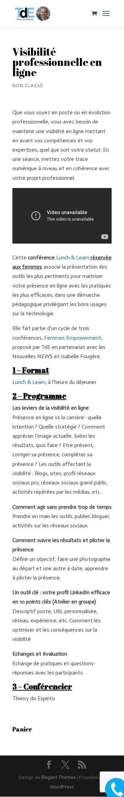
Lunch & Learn (72, 257)
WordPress (62, 787)
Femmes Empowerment (72, 338)
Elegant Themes (58, 777)
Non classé (27, 86)
